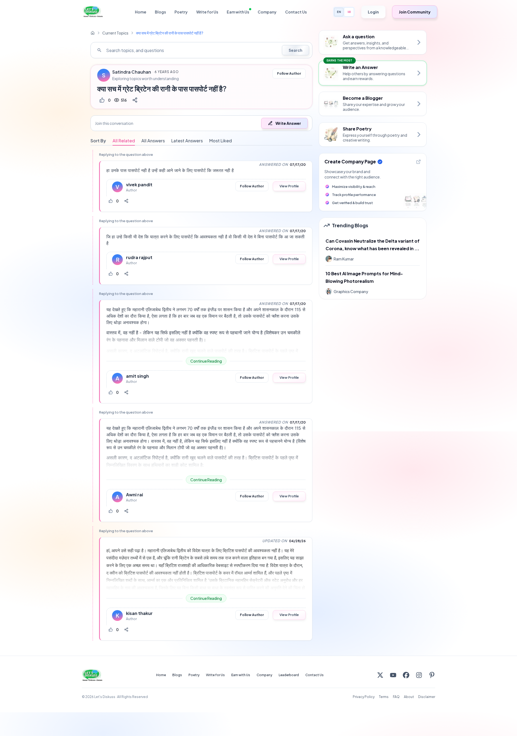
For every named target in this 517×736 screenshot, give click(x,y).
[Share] (135, 100)
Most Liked (220, 140)
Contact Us (296, 11)
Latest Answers (187, 140)
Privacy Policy (364, 697)
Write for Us (207, 11)
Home (140, 11)
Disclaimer (426, 697)
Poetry (181, 11)
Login (373, 11)
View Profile (289, 186)
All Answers (153, 140)
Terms (384, 697)
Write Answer (288, 123)
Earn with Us (238, 11)
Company (267, 11)
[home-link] (92, 33)
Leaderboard (289, 675)
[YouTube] (393, 675)
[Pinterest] (432, 675)
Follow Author (289, 73)
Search (295, 50)
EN (339, 11)
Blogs (160, 11)
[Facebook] (406, 675)
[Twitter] (380, 675)
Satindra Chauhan (131, 72)
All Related (124, 140)
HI (349, 11)
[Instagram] (419, 675)
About (409, 697)
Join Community (415, 11)
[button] (201, 123)
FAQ (396, 697)
